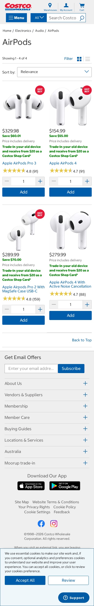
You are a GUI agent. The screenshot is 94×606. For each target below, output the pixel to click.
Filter (68, 58)
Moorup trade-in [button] (20, 463)
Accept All (25, 580)
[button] (83, 17)
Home (7, 31)
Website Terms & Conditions (55, 502)
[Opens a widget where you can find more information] (73, 598)
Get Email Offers (23, 357)
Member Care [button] (17, 417)
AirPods (53, 31)
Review (68, 580)
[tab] (47, 383)
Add (23, 192)
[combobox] (38, 17)
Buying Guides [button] (18, 428)
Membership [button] (16, 406)
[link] (23, 125)
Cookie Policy (64, 507)
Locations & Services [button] (24, 440)
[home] (18, 7)
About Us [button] (13, 383)
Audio (39, 31)
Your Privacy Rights (34, 507)
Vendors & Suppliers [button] (24, 394)
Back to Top (82, 340)
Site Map (22, 502)
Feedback (62, 512)
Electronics (23, 31)
